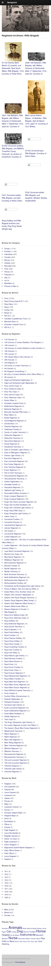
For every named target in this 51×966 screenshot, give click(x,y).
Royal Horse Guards (12, 644)
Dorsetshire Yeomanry (12, 446)
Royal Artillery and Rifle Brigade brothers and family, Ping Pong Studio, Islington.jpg (12, 224)
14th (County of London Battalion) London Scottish (23, 348)
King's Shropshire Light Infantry (16, 513)
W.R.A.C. (7, 327)
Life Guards (8, 531)
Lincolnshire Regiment (12, 533)
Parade (33, 939)
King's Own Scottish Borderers (15, 504)
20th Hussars (9, 359)
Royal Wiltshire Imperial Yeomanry (17, 690)
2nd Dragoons (9, 362)
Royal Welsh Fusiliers (12, 678)
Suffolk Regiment (10, 716)
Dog (20, 931)
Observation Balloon (24, 939)
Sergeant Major (10, 815)
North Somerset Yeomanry (14, 574)
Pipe (43, 938)
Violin (40, 941)
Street (17, 941)
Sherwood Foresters (11, 702)
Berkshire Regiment (11, 409)
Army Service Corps (12, 394)
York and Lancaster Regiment (15, 760)
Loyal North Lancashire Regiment (16, 551)
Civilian (7, 310)
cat (5, 280)
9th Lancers (8, 377)
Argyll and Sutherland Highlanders (17, 380)
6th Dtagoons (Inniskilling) (14, 371)
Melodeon (5, 939)
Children (7, 263)
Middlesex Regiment (12, 560)
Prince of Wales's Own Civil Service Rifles (20, 589)
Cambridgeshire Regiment (14, 420)
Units (6, 268)
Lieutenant (8, 795)
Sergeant (7, 783)
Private (7, 801)
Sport (12, 941)
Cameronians (9, 423)
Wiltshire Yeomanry (11, 751)
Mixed (6, 312)
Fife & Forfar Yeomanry (13, 473)
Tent (28, 941)
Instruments (28, 934)
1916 (6, 886)
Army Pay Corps (10, 391)
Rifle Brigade (9, 612)
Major (6, 804)
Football (32, 931)
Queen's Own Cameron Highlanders (17, 594)
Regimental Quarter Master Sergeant (18, 847)
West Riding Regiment (12, 742)
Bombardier (8, 821)
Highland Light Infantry (12, 490)
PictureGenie (20, 962)
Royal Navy (8, 304)
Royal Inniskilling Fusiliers (14, 647)
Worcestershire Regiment (13, 754)
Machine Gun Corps (11, 554)
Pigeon (38, 939)
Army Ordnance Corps (12, 388)
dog (5, 277)
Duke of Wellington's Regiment (15, 452)
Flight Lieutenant (10, 841)
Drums (26, 931)
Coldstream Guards (11, 429)
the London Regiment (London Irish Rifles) (20, 725)
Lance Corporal (10, 792)
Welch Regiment (10, 734)
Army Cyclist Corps (11, 386)
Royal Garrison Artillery (13, 638)
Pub (8, 941)
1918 (6, 891)
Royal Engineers (10, 629)
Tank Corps (8, 719)
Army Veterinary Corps (12, 397)
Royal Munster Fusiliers (13, 658)
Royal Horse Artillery (12, 641)
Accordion (5, 928)
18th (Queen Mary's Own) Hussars (17, 357)
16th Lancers (9, 354)
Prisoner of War (10, 286)
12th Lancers (9, 345)
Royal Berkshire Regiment (14, 623)
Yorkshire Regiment (11, 771)
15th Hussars (9, 351)
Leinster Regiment (11, 528)
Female (7, 915)
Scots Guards (9, 693)
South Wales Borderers (13, 713)
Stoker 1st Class (10, 838)
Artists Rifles (9, 400)
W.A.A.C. (7, 315)
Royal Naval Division (12, 661)
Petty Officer (9, 853)
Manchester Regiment (12, 557)
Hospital (6, 934)
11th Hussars (9, 339)
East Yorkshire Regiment (13, 467)
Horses (7, 271)
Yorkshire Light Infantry (13, 768)
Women (7, 260)
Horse (41, 930)
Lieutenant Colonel (11, 807)
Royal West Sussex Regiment (15, 687)
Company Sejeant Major (13, 812)
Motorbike (8, 283)
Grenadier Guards (11, 484)
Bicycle (34, 928)
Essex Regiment (10, 470)
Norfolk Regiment (10, 568)
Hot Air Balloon (14, 935)
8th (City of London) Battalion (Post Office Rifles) (22, 374)
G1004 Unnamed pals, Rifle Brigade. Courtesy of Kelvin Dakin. (35, 153)
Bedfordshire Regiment (13, 406)
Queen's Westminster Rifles (14, 606)
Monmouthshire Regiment (14, 562)
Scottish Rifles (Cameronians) (15, 696)
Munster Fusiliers (10, 565)
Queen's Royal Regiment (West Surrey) (19, 600)
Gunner (7, 809)
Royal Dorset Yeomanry (13, 626)
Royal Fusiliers (10, 635)
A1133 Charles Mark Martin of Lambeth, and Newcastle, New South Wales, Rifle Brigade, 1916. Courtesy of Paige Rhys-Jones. (13, 69)
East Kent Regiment (12, 458)
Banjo (24, 928)
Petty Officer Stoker (11, 850)
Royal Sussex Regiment (13, 673)
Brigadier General (10, 836)
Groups (7, 248)
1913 (6, 877)
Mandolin (40, 935)
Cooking (13, 932)
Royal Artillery (9, 620)
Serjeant (7, 859)
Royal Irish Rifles (10, 652)
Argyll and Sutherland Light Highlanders (19, 383)
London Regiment (11, 536)
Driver (6, 818)
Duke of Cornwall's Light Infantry (16, 449)
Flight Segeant (9, 830)
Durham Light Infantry (12, 455)
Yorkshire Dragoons (11, 765)
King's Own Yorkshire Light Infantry (17, 507)
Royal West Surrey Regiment (15, 684)
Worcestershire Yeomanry (14, 757)
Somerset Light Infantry (13, 705)
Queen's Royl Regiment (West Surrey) (18, 603)
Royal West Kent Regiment (14, 681)
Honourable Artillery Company (15, 493)
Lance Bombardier (11, 833)
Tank (20, 941)
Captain (7, 798)
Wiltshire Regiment (11, 748)
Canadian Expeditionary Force (15, 318)
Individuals (8, 254)
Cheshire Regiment (11, 426)
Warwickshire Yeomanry (13, 731)
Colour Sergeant (10, 844)
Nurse (6, 307)
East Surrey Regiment (12, 464)
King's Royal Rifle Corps (13, 510)
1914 (6, 880)
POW (4, 941)
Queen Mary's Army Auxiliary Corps (17, 591)
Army (6, 298)
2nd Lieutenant (9, 786)
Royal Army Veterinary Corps (15, 618)
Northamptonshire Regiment (14, 580)
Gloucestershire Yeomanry (14, 478)
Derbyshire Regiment (12, 435)
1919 (6, 894)
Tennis (25, 941)
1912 (6, 874)
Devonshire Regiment (12, 441)
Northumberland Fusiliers (13, 583)
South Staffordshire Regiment (15, 710)
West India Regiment (12, 739)
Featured (7, 274)
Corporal (7, 789)
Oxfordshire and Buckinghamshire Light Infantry (22, 586)
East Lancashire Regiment (14, 461)
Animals (15, 927)
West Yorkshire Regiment (14, 745)
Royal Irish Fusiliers (11, 649)
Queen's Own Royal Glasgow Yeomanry (19, 597)
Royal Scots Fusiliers (12, 667)
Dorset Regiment (10, 444)
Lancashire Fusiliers (11, 519)
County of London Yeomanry (15, 432)
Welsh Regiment (10, 736)
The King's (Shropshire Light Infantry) (18, 722)
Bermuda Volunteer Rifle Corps (16, 412)
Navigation (12, 2)
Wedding (5, 944)
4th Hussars (8, 368)
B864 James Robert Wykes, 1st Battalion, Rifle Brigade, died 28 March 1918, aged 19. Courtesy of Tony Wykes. (36, 121)
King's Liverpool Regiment (14, 496)
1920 (6, 897)
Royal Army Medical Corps (14, 615)
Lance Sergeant (10, 856)
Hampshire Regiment (12, 487)
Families (7, 257)
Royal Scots (9, 664)
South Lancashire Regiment (14, 707)
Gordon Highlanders (11, 481)
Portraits (7, 251)
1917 (6, 888)
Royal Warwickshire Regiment (15, 676)
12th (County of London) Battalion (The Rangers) (22, 342)
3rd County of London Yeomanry (16, 365)
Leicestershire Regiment (13, 525)
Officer (6, 824)
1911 (6, 871)
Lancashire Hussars (11, 522)
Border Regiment (10, 417)
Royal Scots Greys (11, 670)
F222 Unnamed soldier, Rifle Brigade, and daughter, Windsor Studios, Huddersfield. (36, 196)
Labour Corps (9, 516)
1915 (6, 883)
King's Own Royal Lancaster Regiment (18, 502)
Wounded (7, 266)
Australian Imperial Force (13, 324)
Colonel (7, 827)
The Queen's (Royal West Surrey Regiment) (20, 728)
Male (6, 909)
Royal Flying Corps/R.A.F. (14, 301)
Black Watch (9, 415)
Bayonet (29, 928)
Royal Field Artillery (11, 632)
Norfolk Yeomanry (11, 571)
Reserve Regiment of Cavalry (15, 609)
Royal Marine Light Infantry (14, 655)
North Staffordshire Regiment (15, 577)
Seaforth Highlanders (12, 699)
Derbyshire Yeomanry (12, 438)
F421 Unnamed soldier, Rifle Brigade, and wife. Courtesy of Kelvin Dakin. (12, 198)
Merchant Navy (10, 321)
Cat (9, 931)
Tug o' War (34, 941)
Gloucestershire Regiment (14, 475)
